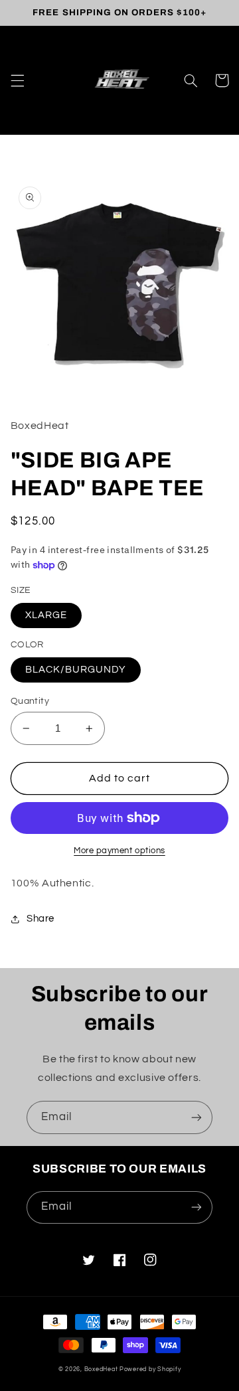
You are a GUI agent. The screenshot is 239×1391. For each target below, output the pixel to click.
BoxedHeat (101, 1369)
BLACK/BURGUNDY (76, 670)
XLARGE (46, 615)
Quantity (30, 701)
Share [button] (40, 919)
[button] (17, 80)
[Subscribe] (196, 1117)
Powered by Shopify (150, 1369)
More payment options (119, 851)
